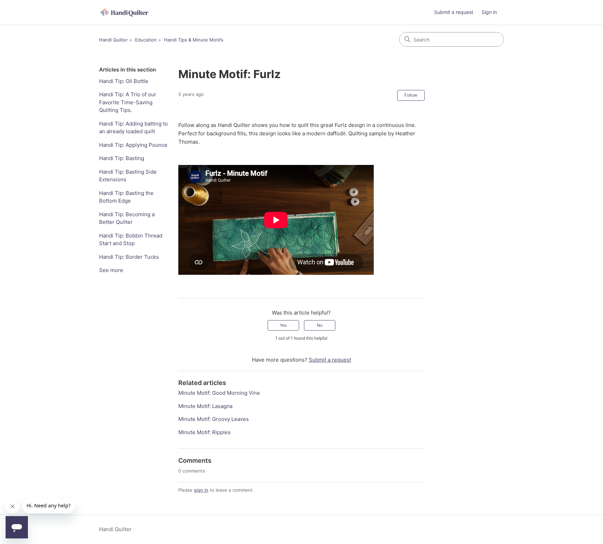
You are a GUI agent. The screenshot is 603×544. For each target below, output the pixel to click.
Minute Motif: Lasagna (205, 406)
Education (146, 40)
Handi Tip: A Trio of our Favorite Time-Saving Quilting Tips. (127, 102)
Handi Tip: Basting (121, 158)
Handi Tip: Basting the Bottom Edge (126, 197)
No (319, 325)
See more (111, 270)
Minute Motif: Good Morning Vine (219, 393)
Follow (410, 95)
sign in (201, 490)
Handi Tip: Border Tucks (129, 257)
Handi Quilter (113, 40)
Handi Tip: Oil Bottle (123, 81)
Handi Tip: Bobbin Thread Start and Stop (130, 239)
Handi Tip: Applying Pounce (133, 145)
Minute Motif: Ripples (204, 432)
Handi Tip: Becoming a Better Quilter (127, 218)
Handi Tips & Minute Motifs (193, 40)
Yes (283, 325)
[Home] (125, 12)
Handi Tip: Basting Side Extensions (128, 175)
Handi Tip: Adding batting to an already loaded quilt (133, 127)
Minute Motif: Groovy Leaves (213, 419)
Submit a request (453, 12)
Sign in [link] (489, 12)
